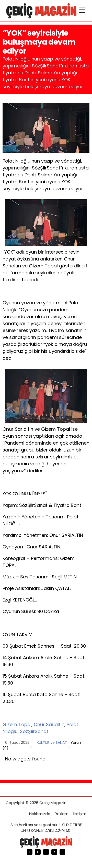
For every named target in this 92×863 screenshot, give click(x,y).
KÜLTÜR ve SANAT (52, 742)
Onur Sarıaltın (49, 724)
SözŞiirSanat (34, 731)
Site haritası (21, 824)
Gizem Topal (17, 724)
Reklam (61, 813)
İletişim (79, 813)
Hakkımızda (39, 813)
